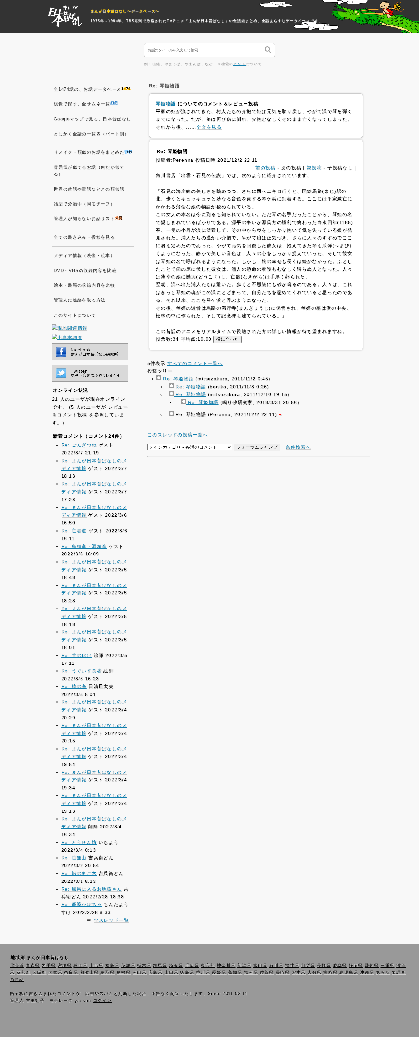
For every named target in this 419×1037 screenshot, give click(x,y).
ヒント (239, 64)
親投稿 (314, 167)
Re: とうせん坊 (79, 842)
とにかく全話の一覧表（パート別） (91, 134)
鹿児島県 (348, 972)
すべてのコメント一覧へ (195, 363)
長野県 (324, 965)
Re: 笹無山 (74, 857)
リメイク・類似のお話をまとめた (89, 152)
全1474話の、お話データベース (87, 89)
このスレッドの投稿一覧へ (177, 434)
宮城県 (65, 965)
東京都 (208, 965)
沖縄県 (367, 972)
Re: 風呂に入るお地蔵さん (91, 889)
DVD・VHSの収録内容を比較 (85, 270)
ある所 (383, 972)
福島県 (112, 965)
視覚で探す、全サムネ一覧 (82, 104)
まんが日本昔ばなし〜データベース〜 (124, 11)
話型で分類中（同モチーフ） (84, 204)
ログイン (102, 1000)
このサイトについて (75, 315)
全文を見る (209, 127)
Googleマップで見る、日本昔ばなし (92, 119)
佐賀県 (267, 972)
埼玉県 (176, 965)
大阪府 (39, 972)
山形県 (96, 965)
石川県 (276, 965)
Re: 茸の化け (76, 655)
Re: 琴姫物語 (177, 378)
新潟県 (244, 965)
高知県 (235, 972)
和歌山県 (89, 972)
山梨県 (308, 965)
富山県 (260, 965)
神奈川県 (226, 965)
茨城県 (128, 965)
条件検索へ (298, 447)
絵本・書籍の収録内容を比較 (84, 285)
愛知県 (372, 965)
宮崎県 (330, 972)
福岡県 (251, 972)
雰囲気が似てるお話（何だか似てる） (89, 170)
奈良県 (71, 972)
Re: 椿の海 (74, 686)
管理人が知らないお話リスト (84, 218)
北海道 (17, 965)
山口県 (171, 972)
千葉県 (192, 965)
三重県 (387, 965)
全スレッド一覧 (111, 920)
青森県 (33, 965)
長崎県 (283, 972)
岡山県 (139, 972)
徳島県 (187, 972)
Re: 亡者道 (74, 530)
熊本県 (299, 972)
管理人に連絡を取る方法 (79, 300)
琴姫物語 (166, 103)
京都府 (23, 972)
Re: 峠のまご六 (79, 873)
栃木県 (144, 965)
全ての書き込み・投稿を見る (84, 237)
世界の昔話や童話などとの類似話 (89, 189)
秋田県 (80, 965)
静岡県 (356, 965)
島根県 (124, 972)
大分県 (314, 972)
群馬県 (160, 965)
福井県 (292, 965)
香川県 (203, 972)
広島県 (155, 972)
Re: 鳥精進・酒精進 (84, 546)
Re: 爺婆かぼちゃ (81, 904)
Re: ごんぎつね (79, 444)
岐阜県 (340, 965)
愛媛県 (219, 972)
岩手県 (49, 965)
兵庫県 (55, 972)
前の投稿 (265, 167)
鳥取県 (107, 972)
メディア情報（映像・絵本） (84, 255)
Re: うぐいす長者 (81, 670)
